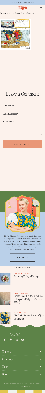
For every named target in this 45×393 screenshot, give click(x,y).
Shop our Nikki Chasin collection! (22, 2)
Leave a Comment (27, 13)
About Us (22, 257)
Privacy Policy (34, 383)
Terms (17, 386)
